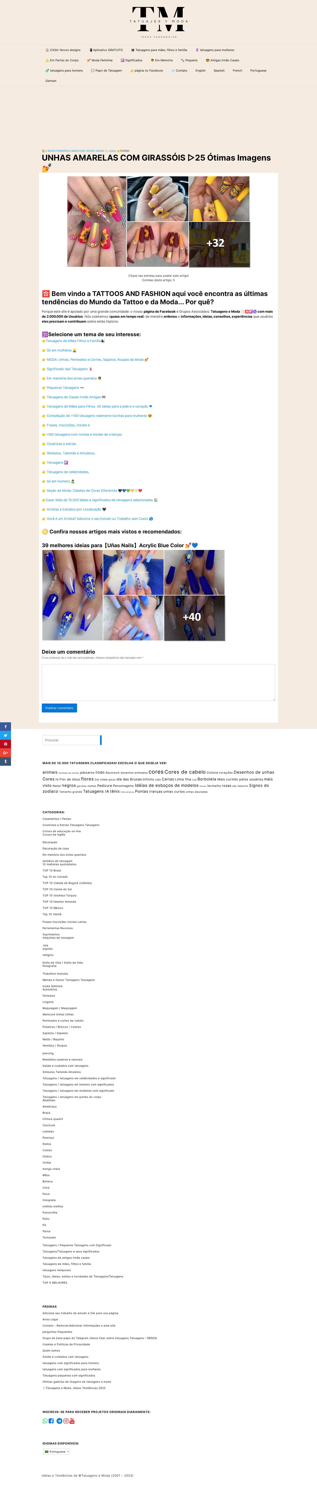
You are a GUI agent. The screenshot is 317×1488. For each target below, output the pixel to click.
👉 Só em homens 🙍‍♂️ (58, 481)
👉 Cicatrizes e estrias (59, 444)
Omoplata (49, 1200)
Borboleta (207, 779)
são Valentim (240, 786)
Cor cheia (101, 779)
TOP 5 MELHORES (55, 1282)
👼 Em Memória (162, 60)
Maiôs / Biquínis (53, 1039)
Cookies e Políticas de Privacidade (66, 1344)
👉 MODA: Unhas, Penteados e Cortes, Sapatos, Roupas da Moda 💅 (95, 359)
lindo (100, 772)
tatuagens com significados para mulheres (72, 1369)
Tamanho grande (70, 791)
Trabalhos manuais (55, 973)
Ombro (47, 1156)
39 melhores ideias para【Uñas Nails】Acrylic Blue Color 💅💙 (120, 545)
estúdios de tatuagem (57, 860)
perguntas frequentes (57, 1331)
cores (112, 150)
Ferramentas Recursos (58, 928)
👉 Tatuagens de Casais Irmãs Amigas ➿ (74, 397)
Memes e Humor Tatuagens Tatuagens (69, 979)
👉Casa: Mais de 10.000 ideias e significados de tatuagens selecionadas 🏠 (100, 500)
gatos (112, 779)
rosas (226, 786)
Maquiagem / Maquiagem (60, 1008)
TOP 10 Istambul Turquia (59, 895)
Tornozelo (49, 1237)
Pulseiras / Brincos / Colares (62, 1026)
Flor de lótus (70, 779)
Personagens (123, 786)
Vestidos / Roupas (55, 1045)
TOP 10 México (53, 907)
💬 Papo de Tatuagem (106, 70)
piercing (48, 1053)
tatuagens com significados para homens (71, 1363)
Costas (47, 1150)
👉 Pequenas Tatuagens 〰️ (63, 388)
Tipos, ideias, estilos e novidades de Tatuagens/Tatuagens (83, 1276)
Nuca (46, 1193)
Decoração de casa (56, 848)
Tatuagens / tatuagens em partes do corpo (72, 1096)
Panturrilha (50, 1212)
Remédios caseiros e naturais (63, 1059)
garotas (82, 786)
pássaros (87, 772)
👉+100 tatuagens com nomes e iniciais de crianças (82, 434)
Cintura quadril (53, 1118)
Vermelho (214, 786)
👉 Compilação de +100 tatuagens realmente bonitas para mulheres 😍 (97, 416)
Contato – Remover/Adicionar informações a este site (79, 1325)
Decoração (50, 842)
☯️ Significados (131, 60)
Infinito (148, 779)
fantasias (49, 995)
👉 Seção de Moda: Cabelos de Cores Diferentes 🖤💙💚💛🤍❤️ (92, 491)
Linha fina (183, 779)
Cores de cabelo (185, 772)
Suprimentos (51, 934)
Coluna (212, 772)
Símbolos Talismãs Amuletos (62, 1071)
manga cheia (51, 1168)
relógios (48, 954)
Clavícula (49, 1125)
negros (69, 785)
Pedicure (104, 786)
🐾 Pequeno (189, 60)
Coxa (46, 1187)
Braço (46, 1112)
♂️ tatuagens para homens (64, 70)
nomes (92, 785)
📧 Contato (179, 70)
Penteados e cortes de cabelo (63, 1020)
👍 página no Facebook (146, 70)
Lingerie (48, 1001)
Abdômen (49, 1100)
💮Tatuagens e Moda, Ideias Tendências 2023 (74, 1387)
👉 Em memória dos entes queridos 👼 (72, 378)
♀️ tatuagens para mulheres (214, 50)
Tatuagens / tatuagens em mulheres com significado (78, 1090)
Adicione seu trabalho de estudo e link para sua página (80, 1313)
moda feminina (58, 150)
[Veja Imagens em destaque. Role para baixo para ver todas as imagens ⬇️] (158, 221)
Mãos (46, 1175)
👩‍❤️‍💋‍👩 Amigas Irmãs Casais (222, 60)
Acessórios (50, 989)
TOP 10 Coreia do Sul (57, 889)
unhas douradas (197, 791)
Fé (57, 779)
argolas (48, 948)
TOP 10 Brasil (52, 870)
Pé (44, 1225)
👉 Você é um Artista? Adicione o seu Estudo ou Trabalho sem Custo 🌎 (97, 519)
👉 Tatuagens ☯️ (55, 462)
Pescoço (48, 1137)
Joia (45, 945)
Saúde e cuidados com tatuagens (65, 1065)
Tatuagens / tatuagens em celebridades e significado (79, 1078)
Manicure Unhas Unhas (88, 150)
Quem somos (51, 1350)
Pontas (141, 791)
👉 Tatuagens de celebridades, (65, 472)
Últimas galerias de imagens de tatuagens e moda (77, 1381)
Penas (203, 786)
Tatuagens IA (96, 791)
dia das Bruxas (129, 779)
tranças (155, 791)
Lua (194, 779)
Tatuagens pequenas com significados (69, 1375)
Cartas (168, 779)
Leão (158, 779)
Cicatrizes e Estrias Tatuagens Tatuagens (71, 824)
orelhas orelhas (53, 1206)
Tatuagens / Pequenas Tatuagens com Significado (77, 1245)
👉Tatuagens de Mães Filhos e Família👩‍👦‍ (73, 341)
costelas (48, 1131)
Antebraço (50, 1106)
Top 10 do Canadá (55, 876)
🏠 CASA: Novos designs (62, 50)
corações (226, 772)
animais (50, 772)
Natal (57, 786)
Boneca (48, 1181)
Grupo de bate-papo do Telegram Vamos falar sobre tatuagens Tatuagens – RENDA (100, 1338)
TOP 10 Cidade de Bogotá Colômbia (67, 882)
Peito (46, 1218)
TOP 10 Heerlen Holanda (59, 901)
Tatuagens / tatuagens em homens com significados (78, 1084)
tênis (115, 791)
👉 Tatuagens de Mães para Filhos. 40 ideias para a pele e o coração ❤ (97, 406)
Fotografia (50, 965)
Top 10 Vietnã (52, 914)
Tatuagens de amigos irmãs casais (66, 1257)
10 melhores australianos (59, 864)
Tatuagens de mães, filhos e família (67, 1263)
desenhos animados (134, 772)
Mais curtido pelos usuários (240, 779)
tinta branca (127, 792)
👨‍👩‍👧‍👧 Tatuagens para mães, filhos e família (159, 50)
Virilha (47, 1162)
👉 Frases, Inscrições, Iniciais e (66, 425)
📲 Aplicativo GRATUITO (106, 50)
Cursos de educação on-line (62, 831)
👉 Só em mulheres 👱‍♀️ (59, 350)
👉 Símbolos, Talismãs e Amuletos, (68, 453)
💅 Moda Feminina (99, 60)
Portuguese (57, 1451)
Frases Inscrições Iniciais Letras (64, 921)
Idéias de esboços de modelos (167, 785)
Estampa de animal (69, 773)
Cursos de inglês (54, 834)
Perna (46, 1231)
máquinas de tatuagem (58, 937)
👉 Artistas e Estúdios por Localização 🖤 (74, 509)
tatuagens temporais (57, 1270)
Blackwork (113, 772)
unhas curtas (174, 791)
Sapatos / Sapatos (55, 1033)
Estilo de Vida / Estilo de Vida (63, 962)
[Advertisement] (158, 114)
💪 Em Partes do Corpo (62, 60)
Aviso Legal (50, 1319)
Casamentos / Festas (57, 818)
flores (87, 779)
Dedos (47, 1143)
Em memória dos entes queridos (64, 854)
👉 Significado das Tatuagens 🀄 (67, 369)
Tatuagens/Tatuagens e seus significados (71, 1251)
